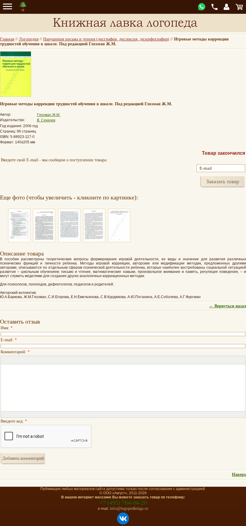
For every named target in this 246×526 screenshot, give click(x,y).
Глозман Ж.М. (48, 115)
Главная (7, 39)
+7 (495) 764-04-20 (123, 502)
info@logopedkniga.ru (129, 508)
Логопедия (28, 39)
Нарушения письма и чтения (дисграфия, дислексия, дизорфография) (106, 39)
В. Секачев (46, 120)
